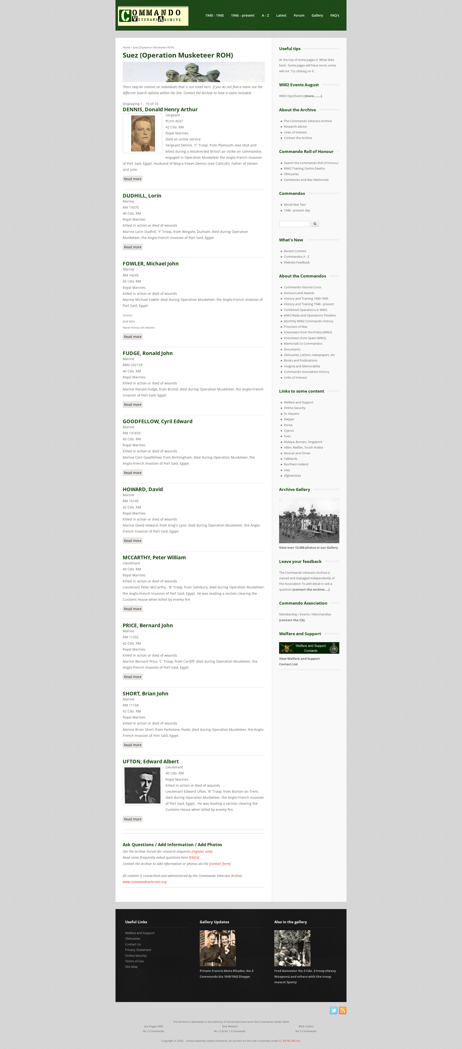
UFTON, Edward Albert (151, 761)
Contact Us (133, 944)
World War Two (295, 204)
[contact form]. (220, 863)
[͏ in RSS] (342, 1011)
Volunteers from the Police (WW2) (308, 332)
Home (126, 47)
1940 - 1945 (214, 15)
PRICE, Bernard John (148, 625)
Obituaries (291, 174)
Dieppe (289, 419)
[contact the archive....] (311, 589)
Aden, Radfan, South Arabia (303, 447)
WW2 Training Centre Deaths (304, 168)
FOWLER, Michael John (151, 263)
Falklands (290, 458)
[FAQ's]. (194, 857)
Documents (292, 349)
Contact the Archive (298, 138)
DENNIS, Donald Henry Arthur (160, 109)
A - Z (265, 15)
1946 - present (243, 15)
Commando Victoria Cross (302, 287)
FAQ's (334, 15)
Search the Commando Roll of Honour (311, 163)
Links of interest (295, 132)
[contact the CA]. (292, 620)
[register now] (202, 851)
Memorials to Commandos (303, 343)
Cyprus (289, 430)
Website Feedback (297, 262)
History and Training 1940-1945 (306, 298)
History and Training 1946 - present (309, 304)
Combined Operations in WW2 (305, 310)
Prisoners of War (296, 326)
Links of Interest (295, 377)
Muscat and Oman (297, 453)
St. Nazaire (291, 413)
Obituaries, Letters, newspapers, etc (309, 355)
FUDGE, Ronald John (148, 353)
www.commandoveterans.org (145, 881)
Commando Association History (306, 371)
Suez (287, 436)
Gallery (317, 15)
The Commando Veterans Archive (308, 121)
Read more (133, 179)
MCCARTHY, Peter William (154, 557)
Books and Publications (300, 360)
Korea (288, 425)
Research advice (295, 126)
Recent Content (295, 251)
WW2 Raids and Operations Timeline (310, 315)
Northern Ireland (296, 464)
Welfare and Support (299, 402)
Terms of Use (134, 961)
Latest (281, 15)
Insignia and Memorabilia (302, 366)
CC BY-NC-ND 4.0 (289, 1040)
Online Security (295, 408)
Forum (299, 15)
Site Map (131, 966)
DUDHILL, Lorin (142, 195)
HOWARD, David (143, 489)
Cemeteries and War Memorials (306, 180)
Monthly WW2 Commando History (309, 321)
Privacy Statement (138, 950)
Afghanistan (292, 475)
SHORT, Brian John (145, 693)
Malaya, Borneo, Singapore (303, 442)
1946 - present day (297, 210)
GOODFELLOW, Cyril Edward (157, 421)
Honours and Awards (299, 293)
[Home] (153, 16)
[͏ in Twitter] (334, 1011)
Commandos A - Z (296, 256)
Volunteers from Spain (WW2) (305, 338)
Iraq (287, 470)
